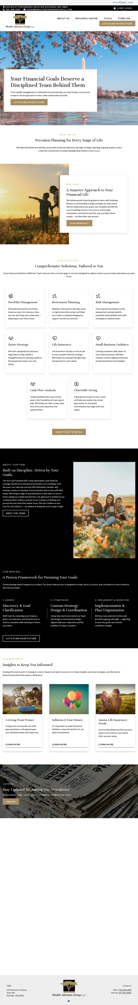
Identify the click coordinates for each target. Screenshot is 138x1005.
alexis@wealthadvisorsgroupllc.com (49, 9)
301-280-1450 (13, 9)
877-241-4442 (125, 993)
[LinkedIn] (69, 1001)
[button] (63, 18)
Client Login (124, 8)
